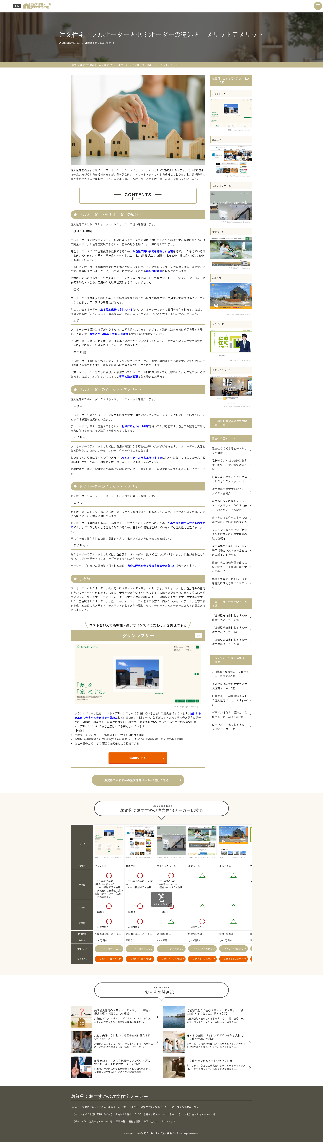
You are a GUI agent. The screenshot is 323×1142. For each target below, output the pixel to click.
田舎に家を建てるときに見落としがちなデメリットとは (229, 479)
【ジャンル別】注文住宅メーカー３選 (92, 1121)
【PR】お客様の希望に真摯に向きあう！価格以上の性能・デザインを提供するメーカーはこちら (123, 1114)
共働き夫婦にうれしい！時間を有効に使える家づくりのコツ (229, 583)
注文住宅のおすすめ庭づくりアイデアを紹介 (229, 491)
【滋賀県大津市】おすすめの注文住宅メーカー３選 (229, 642)
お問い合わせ (151, 1121)
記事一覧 (120, 1121)
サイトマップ (168, 1121)
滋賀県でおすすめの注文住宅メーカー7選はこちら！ (137, 780)
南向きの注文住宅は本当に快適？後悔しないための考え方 (229, 520)
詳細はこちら (138, 758)
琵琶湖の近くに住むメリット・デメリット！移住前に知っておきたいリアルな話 (229, 505)
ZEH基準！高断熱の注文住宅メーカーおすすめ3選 (230, 674)
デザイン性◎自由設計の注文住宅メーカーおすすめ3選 (229, 714)
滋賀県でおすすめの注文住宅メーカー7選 (104, 1107)
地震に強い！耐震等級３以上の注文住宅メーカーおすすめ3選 (230, 700)
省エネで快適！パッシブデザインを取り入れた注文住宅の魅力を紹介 (229, 534)
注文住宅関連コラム (187, 1107)
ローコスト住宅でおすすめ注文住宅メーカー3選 (229, 727)
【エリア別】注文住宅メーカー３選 (196, 1114)
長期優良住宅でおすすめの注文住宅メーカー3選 (229, 686)
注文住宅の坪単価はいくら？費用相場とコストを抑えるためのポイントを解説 (229, 550)
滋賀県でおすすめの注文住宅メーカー (109, 1096)
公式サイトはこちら (109, 958)
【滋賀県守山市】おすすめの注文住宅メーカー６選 (229, 617)
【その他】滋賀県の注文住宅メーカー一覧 (151, 1107)
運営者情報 (134, 1121)
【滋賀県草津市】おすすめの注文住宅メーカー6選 (229, 629)
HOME (75, 1107)
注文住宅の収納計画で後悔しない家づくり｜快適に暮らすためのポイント (229, 567)
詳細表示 (138, 198)
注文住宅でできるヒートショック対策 (229, 450)
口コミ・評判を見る (109, 948)
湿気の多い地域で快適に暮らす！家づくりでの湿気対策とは (229, 464)
